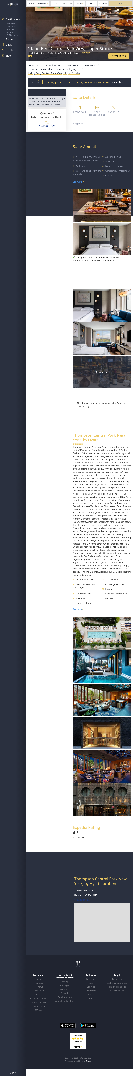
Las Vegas (10, 23)
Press (39, 994)
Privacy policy (117, 990)
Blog (91, 998)
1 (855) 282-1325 (47, 126)
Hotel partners (39, 1002)
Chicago (65, 981)
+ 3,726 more (11, 35)
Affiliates (39, 1010)
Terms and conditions (117, 986)
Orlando (9, 29)
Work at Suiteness (39, 998)
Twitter (90, 982)
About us (39, 982)
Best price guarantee (117, 982)
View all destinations (65, 1001)
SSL (79, 1061)
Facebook (91, 979)
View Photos (119, 56)
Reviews (39, 986)
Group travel (39, 1006)
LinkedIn (91, 994)
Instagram (91, 990)
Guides (39, 979)
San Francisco (12, 32)
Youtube (91, 986)
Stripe (88, 1061)
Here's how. (118, 82)
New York (10, 26)
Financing (117, 979)
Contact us (39, 990)
